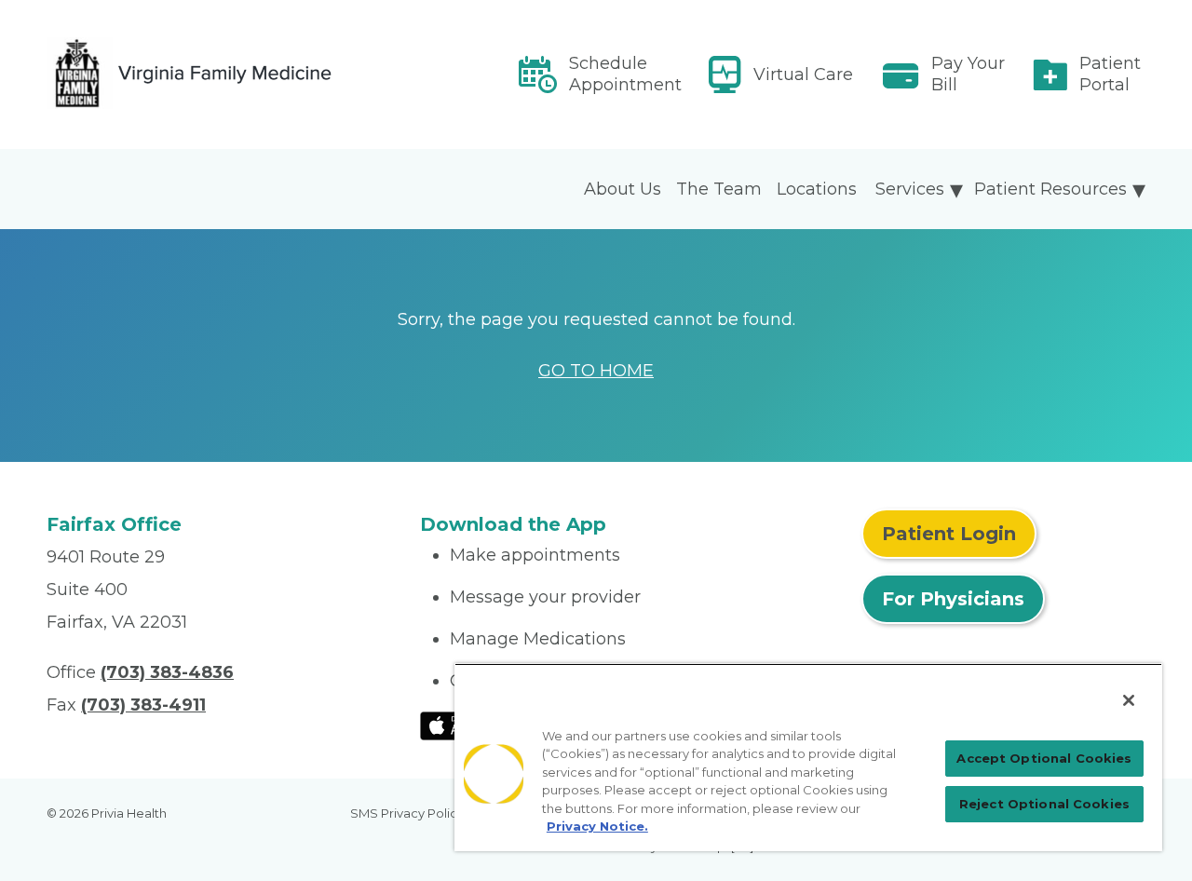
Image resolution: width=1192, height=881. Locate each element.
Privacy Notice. (597, 826)
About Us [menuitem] (622, 189)
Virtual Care (803, 74)
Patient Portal (1110, 74)
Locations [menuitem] (817, 189)
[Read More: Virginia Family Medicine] (222, 74)
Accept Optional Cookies (1043, 758)
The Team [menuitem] (719, 189)
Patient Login (949, 533)
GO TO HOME (596, 370)
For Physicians (953, 599)
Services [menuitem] (909, 189)
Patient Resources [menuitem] (1050, 189)
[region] (808, 757)
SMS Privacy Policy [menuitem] (407, 813)
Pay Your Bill (968, 74)
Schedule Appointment (625, 74)
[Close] (1128, 700)
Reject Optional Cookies (1044, 803)
